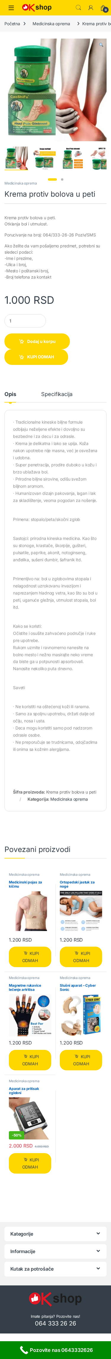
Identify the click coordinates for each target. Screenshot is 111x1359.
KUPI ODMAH (40, 356)
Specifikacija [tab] (56, 394)
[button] (101, 45)
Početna (12, 23)
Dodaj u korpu (41, 341)
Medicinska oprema (51, 23)
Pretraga (78, 7)
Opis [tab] (10, 394)
